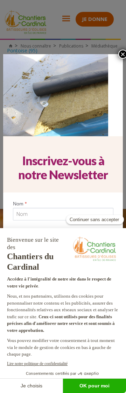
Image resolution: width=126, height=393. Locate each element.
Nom (20, 203)
